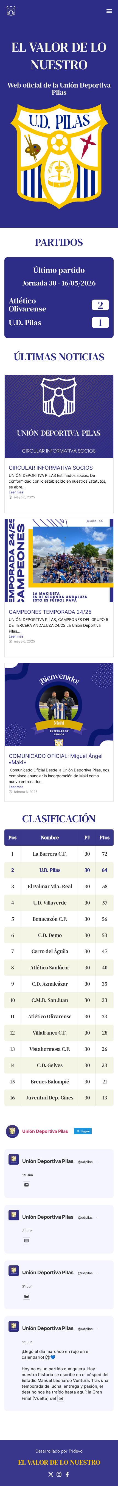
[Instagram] (59, 1474)
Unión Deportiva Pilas (48, 1161)
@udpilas (85, 1162)
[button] (109, 11)
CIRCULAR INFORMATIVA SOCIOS (51, 467)
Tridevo (76, 1451)
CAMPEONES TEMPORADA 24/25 (50, 612)
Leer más (16, 492)
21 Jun (27, 1231)
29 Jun (27, 1175)
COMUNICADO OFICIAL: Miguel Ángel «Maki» (56, 759)
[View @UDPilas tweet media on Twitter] (26, 1184)
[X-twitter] (51, 1474)
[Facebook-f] (67, 1474)
